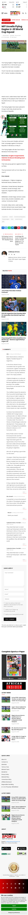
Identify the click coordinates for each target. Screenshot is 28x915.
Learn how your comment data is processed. (14, 625)
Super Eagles (16, 20)
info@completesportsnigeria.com (13, 841)
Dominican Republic (19, 217)
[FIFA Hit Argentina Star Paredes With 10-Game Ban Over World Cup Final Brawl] (14, 304)
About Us (4, 759)
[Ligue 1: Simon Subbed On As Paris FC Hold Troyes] (6, 709)
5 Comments (6, 37)
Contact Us (5, 762)
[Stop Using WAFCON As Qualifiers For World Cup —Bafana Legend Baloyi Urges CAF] (14, 329)
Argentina (5, 217)
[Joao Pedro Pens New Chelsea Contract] (14, 282)
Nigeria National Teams (8, 23)
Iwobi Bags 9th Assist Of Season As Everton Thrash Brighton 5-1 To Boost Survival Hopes (20, 240)
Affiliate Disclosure (7, 782)
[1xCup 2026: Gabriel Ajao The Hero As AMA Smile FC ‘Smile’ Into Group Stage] (6, 700)
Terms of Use (5, 767)
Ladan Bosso (18, 219)
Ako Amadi (10, 496)
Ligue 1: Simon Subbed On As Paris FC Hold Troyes (19, 707)
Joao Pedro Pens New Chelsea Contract (11, 291)
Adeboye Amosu (14, 252)
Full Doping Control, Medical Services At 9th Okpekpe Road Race (7, 239)
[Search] (23, 13)
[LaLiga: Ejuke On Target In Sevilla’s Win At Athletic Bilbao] (6, 738)
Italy (12, 219)
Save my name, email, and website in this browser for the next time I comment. (13, 604)
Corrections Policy (6, 779)
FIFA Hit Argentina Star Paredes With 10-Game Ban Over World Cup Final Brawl (14, 315)
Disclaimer (4, 772)
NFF (3, 221)
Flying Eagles (5, 219)
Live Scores (6, 20)
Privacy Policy (5, 774)
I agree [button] (14, 905)
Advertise (4, 764)
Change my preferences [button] (14, 912)
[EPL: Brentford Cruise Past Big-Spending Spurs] (6, 730)
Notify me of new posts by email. (14, 614)
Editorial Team (5, 769)
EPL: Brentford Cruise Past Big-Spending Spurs (19, 728)
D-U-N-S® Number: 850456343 (10, 787)
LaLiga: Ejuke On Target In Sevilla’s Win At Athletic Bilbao (19, 738)
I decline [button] (14, 909)
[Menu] (4, 13)
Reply (24, 492)
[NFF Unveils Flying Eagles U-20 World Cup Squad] (14, 51)
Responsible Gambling (8, 784)
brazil (11, 217)
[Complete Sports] (15, 13)
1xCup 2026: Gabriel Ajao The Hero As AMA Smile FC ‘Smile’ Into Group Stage (19, 699)
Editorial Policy (5, 777)
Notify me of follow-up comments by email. (11, 610)
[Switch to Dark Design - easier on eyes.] (25, 13)
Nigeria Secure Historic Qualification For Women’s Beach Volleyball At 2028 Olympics (18, 718)
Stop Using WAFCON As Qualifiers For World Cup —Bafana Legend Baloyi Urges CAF (14, 339)
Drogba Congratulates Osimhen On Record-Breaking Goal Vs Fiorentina (13, 158)
